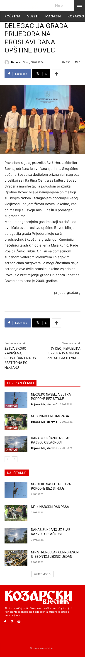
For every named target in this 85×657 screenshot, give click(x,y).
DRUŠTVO (11, 406)
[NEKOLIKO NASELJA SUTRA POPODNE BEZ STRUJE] (16, 400)
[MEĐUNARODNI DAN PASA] (16, 422)
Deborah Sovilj (20, 62)
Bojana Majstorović (44, 404)
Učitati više (41, 574)
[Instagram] (12, 621)
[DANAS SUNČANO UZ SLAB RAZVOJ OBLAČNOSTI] (16, 444)
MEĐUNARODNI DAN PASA (50, 416)
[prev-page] (7, 459)
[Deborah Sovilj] (7, 62)
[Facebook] (5, 621)
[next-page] (14, 459)
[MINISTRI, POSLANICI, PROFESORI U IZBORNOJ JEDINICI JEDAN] (16, 558)
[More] (56, 73)
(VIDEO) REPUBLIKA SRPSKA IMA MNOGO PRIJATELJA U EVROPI (63, 353)
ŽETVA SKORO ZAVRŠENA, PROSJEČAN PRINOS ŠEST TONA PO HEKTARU (20, 358)
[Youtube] (19, 621)
